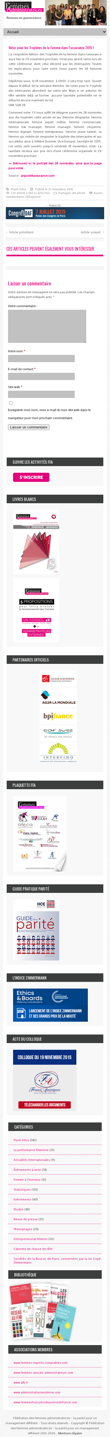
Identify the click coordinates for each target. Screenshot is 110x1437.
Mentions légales (70, 1433)
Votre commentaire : (22, 306)
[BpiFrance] (58, 716)
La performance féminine (31, 1150)
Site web (15, 387)
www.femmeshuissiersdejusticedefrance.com (45, 1402)
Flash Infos (18, 189)
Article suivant (92, 231)
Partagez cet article (71, 193)
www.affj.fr (21, 1382)
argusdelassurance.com (38, 175)
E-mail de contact (22, 369)
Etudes (18, 1209)
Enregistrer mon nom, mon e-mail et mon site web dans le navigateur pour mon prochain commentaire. (49, 414)
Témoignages (23, 1229)
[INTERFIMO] (58, 752)
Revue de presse (26, 1219)
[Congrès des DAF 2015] (55, 212)
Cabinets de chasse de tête (33, 1249)
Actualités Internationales (32, 1160)
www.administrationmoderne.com (37, 1392)
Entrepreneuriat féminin (31, 1239)
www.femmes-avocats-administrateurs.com (43, 1372)
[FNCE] (58, 679)
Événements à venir (27, 1170)
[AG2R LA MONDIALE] (58, 697)
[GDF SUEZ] (58, 733)
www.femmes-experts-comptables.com (41, 1363)
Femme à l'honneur (27, 1180)
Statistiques (22, 1189)
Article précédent (20, 231)
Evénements (22, 1199)
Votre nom (16, 351)
